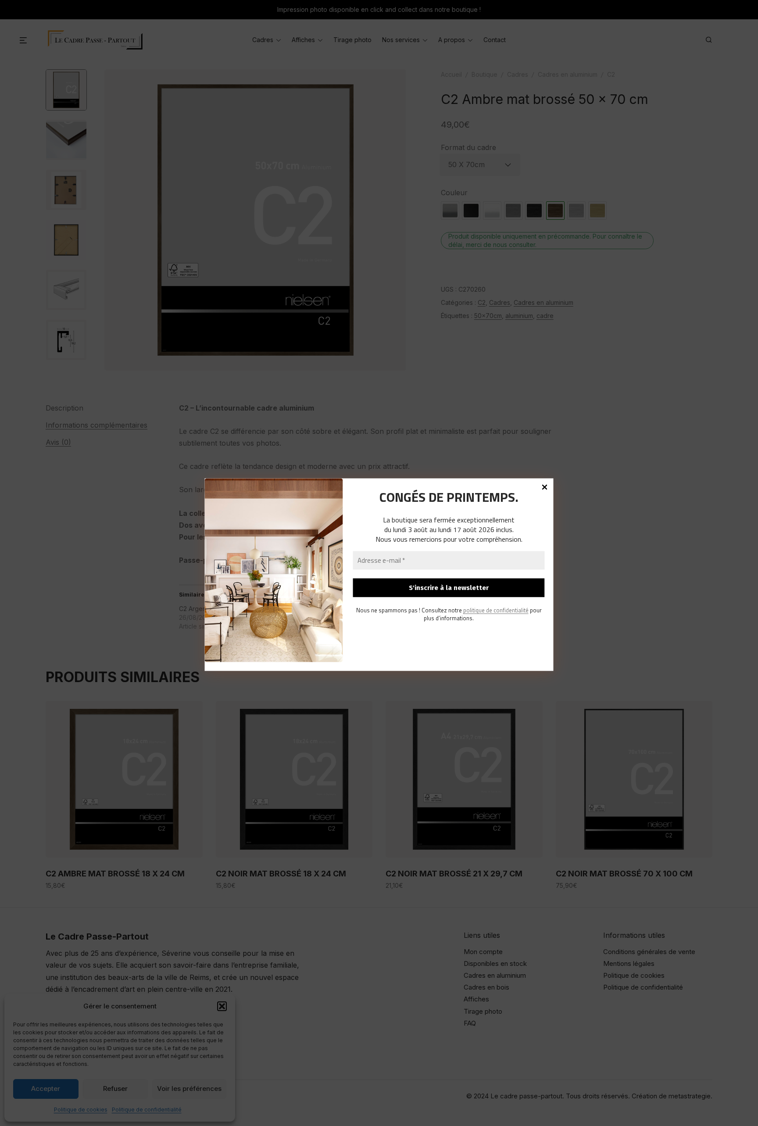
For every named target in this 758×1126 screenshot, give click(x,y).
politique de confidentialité (496, 609)
